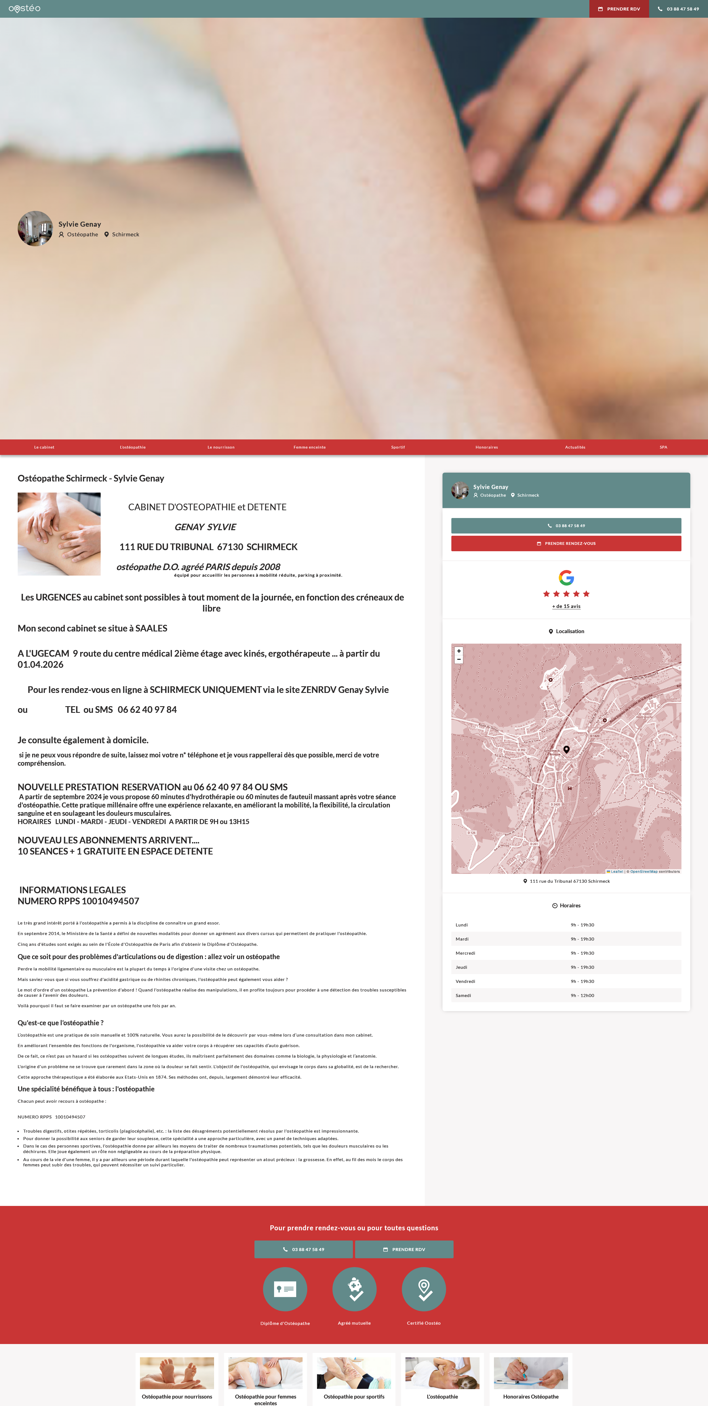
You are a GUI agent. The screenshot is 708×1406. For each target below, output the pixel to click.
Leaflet (616, 871)
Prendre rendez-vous (570, 543)
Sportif (398, 447)
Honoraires (487, 447)
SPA (664, 447)
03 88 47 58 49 (683, 8)
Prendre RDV (623, 8)
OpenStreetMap (644, 871)
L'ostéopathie (133, 447)
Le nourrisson (221, 447)
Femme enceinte (310, 447)
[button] (567, 750)
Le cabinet (44, 447)
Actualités (575, 447)
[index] (24, 9)
